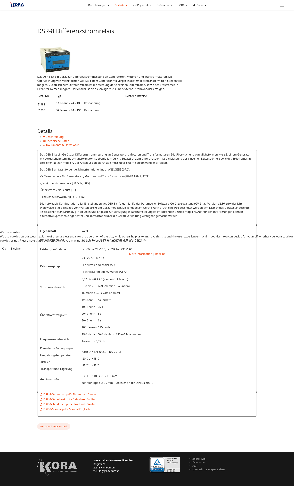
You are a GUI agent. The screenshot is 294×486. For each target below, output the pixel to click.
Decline (16, 248)
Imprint (160, 254)
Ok (4, 248)
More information (140, 254)
